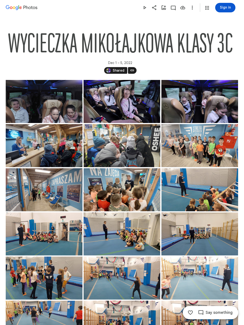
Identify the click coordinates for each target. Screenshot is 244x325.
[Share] (154, 7)
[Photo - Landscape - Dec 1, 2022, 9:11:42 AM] (122, 278)
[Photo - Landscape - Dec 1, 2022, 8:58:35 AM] (122, 189)
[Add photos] (163, 7)
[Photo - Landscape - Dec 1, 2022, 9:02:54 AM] (44, 234)
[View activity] (173, 7)
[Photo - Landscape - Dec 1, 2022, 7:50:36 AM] (121, 101)
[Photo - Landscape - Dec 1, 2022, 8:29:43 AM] (44, 145)
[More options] (192, 7)
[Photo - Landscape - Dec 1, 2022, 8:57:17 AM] (44, 189)
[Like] (190, 312)
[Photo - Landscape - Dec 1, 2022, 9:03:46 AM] (121, 234)
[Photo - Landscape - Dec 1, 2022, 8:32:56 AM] (122, 145)
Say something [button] (219, 312)
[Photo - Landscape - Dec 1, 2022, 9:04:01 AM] (199, 234)
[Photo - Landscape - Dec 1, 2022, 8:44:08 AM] (199, 145)
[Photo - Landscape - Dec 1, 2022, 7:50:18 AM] (44, 101)
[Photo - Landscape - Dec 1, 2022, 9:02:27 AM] (200, 189)
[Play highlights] (144, 7)
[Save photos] (183, 7)
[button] (207, 8)
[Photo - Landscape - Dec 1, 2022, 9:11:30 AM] (44, 278)
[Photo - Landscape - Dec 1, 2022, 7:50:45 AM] (199, 101)
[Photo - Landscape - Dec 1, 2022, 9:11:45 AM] (199, 278)
